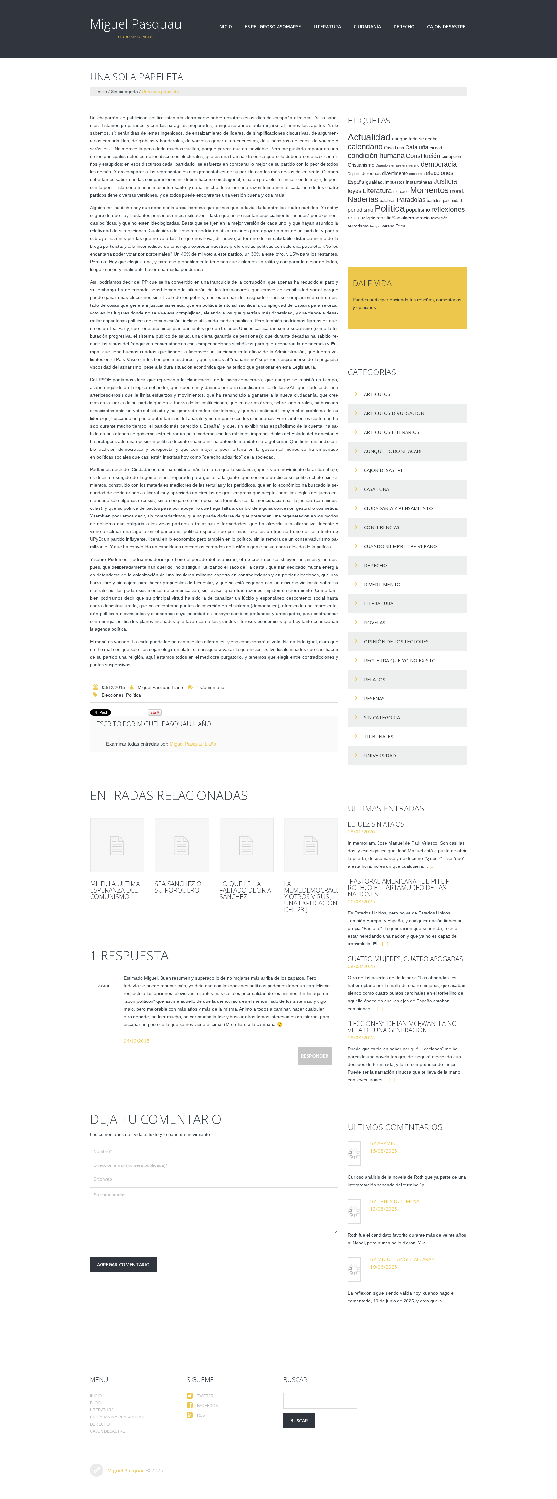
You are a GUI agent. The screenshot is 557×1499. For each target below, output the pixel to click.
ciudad (436, 147)
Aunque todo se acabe (393, 451)
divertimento (395, 173)
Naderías (363, 199)
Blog (95, 1403)
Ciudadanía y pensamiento (398, 508)
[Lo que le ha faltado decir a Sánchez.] (247, 845)
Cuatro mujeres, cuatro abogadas (405, 958)
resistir (383, 217)
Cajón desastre (446, 27)
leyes (354, 191)
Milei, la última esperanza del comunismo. (115, 890)
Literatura (327, 27)
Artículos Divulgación (394, 413)
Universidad (380, 755)
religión (368, 218)
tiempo (375, 226)
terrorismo (358, 225)
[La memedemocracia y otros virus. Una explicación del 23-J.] (311, 845)
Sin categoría (124, 91)
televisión (439, 218)
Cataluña (416, 147)
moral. (457, 191)
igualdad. (374, 182)
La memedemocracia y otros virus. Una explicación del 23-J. (312, 896)
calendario (365, 146)
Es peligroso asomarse (273, 27)
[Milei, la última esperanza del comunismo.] (117, 845)
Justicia (445, 181)
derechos (371, 173)
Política (133, 695)
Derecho (404, 27)
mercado (401, 191)
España (356, 182)
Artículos (377, 394)
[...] (432, 866)
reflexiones (448, 209)
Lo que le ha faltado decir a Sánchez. (245, 890)
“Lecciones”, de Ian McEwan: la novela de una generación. (403, 1026)
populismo (418, 210)
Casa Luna (394, 147)
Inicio (225, 27)
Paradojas (411, 199)
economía (417, 174)
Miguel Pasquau (136, 24)
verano (388, 226)
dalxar (103, 985)
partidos (434, 200)
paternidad (452, 200)
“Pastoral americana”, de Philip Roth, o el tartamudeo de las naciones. (399, 887)
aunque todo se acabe (415, 138)
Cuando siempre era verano (397, 165)
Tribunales (378, 736)
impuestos (395, 182)
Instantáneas (419, 182)
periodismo (360, 210)
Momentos (429, 190)
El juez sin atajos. (377, 824)
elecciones (112, 695)
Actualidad (369, 137)
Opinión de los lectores (396, 641)
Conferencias (381, 527)
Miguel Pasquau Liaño (160, 687)
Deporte (354, 174)
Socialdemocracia (411, 217)
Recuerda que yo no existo (400, 660)
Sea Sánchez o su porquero (178, 887)
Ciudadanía (367, 27)
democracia (439, 164)
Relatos (374, 679)
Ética (400, 226)
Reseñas (374, 698)
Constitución (423, 155)
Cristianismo (361, 165)
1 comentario (210, 687)
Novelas (374, 622)
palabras (388, 200)
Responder (314, 1055)
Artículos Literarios (391, 432)
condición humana (376, 155)
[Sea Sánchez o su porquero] (182, 845)
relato (354, 217)
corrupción (451, 156)
